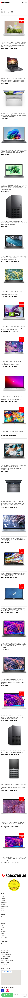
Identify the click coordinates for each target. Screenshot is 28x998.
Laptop (3, 898)
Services (3, 910)
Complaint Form (5, 950)
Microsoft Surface (5, 937)
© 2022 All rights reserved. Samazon (14, 994)
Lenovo (3, 923)
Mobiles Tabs (4, 906)
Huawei (3, 935)
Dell (2, 916)
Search (3, 943)
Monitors (3, 908)
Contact (3, 948)
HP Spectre (4, 921)
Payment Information (6, 956)
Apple (2, 896)
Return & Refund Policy (7, 960)
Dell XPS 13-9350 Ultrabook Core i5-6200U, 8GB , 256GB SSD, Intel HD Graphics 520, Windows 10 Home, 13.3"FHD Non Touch (13, 574)
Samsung (3, 931)
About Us (3, 946)
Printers (3, 904)
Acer (2, 925)
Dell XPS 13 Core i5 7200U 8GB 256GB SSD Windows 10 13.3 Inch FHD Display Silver (12, 432)
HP (2, 919)
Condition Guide (5, 952)
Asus (2, 933)
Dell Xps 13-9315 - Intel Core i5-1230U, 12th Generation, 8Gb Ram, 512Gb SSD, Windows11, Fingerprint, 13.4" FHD (13, 539)
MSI (2, 929)
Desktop (3, 900)
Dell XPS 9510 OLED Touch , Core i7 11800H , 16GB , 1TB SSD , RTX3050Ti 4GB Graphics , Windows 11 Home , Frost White (12, 717)
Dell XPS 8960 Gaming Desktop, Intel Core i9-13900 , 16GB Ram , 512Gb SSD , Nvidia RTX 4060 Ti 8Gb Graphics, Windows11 (14, 223)
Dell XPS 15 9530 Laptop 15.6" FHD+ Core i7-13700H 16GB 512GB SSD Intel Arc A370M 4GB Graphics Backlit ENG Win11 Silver (13, 293)
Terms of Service (5, 962)
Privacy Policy (4, 958)
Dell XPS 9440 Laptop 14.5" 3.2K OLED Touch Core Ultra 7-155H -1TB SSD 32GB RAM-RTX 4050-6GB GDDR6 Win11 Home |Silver (14, 115)
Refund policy (4, 964)
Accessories (4, 902)
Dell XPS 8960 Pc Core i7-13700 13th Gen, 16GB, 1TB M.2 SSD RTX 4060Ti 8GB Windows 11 (13, 751)
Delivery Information (6, 954)
